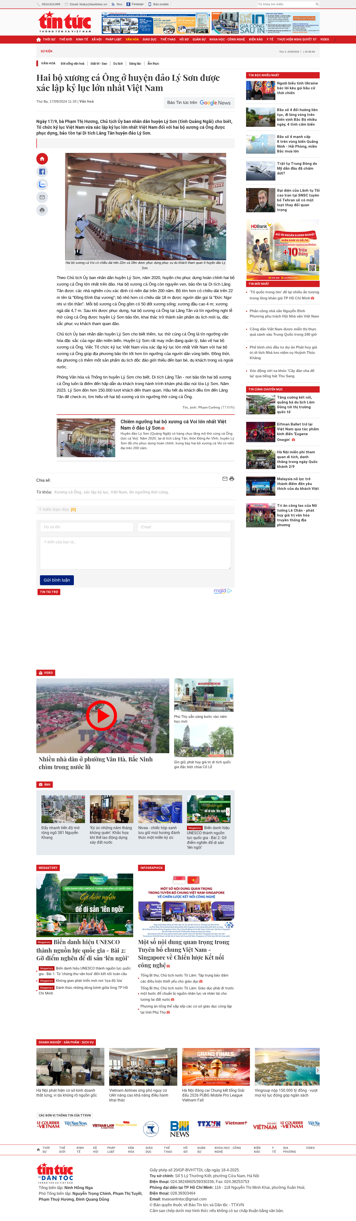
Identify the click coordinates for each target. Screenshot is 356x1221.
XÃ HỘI (97, 39)
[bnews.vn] (167, 1129)
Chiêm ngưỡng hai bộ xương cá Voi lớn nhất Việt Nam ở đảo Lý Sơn (173, 425)
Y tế (270, 39)
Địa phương (289, 1149)
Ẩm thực (153, 63)
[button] (228, 812)
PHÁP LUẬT (114, 39)
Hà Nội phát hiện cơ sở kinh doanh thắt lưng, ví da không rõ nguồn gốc (66, 1093)
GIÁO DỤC (149, 39)
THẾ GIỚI (65, 39)
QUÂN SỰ (199, 39)
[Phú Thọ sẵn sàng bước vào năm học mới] (204, 695)
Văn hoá (48, 63)
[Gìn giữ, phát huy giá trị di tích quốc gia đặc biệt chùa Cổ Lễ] (204, 740)
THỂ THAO (168, 39)
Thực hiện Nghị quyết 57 (297, 39)
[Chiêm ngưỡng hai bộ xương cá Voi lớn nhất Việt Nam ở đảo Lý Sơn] (86, 437)
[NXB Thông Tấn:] (140, 1129)
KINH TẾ (82, 39)
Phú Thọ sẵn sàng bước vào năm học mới (200, 719)
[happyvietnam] (112, 1123)
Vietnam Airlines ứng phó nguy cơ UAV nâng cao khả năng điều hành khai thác (138, 1095)
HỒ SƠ (184, 39)
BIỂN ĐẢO (256, 39)
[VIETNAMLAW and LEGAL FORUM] (89, 1126)
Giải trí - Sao (99, 63)
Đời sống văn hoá (72, 63)
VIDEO (324, 39)
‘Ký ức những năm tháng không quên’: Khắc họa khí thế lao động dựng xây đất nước (111, 835)
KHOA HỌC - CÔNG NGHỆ (227, 39)
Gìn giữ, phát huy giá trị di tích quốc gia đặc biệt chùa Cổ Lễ (202, 764)
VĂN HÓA (132, 39)
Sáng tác (135, 63)
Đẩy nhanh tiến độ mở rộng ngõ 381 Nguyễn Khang (60, 833)
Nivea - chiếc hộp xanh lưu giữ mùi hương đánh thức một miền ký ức (159, 833)
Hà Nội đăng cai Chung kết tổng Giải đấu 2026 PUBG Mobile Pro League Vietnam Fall (213, 1095)
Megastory (194, 828)
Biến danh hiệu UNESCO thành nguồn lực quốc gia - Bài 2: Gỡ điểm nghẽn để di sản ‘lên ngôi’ (208, 838)
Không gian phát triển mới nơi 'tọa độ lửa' (81, 980)
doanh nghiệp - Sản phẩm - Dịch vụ (66, 1042)
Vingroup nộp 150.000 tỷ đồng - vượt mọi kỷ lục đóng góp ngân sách (286, 1093)
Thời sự (49, 39)
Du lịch (118, 63)
